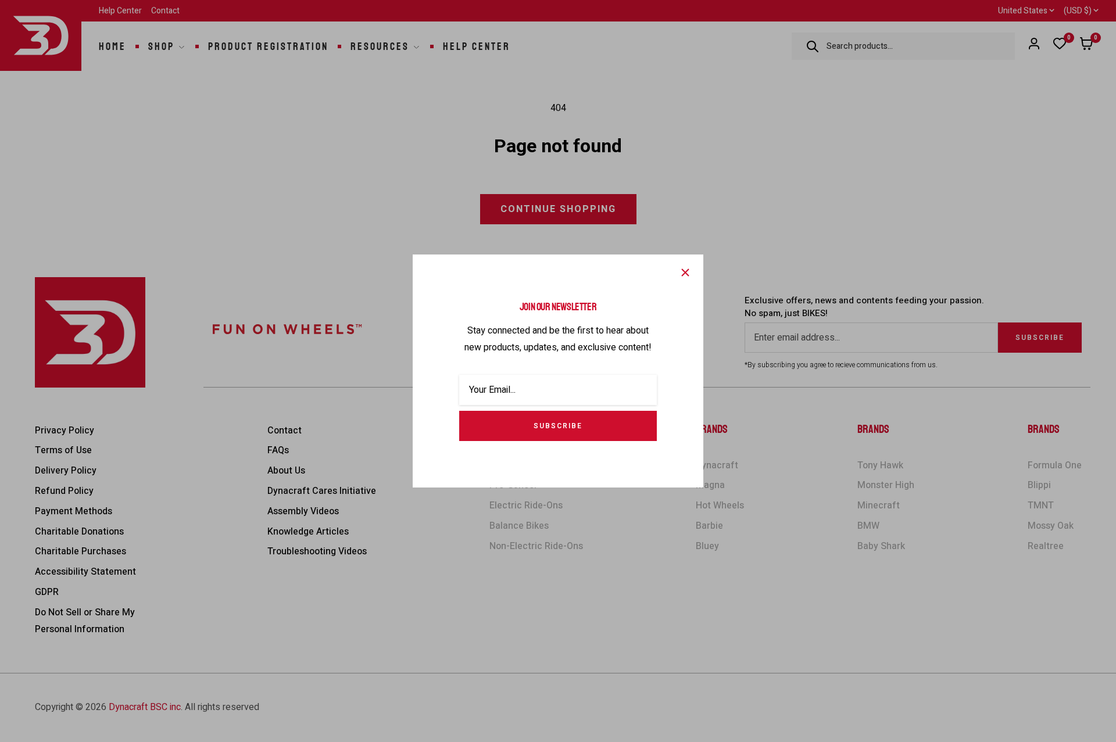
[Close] (685, 272)
